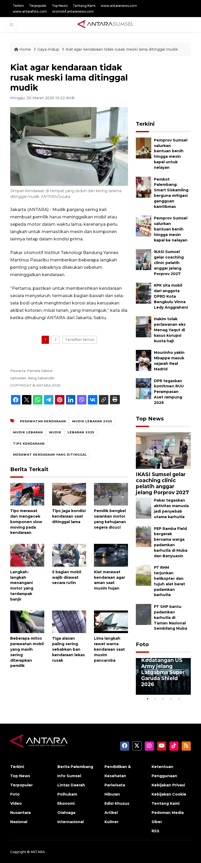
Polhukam (67, 794)
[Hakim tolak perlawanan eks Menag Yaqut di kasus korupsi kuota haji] (143, 326)
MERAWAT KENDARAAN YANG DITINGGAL (50, 454)
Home (25, 49)
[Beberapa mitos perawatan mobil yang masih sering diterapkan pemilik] (27, 621)
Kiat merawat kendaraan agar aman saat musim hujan (109, 580)
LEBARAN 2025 (81, 432)
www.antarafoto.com (30, 11)
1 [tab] (147, 698)
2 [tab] (155, 698)
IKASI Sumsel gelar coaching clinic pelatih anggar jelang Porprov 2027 (169, 262)
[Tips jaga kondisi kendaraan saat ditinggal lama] (69, 493)
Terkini (18, 6)
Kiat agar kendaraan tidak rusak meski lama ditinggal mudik (122, 49)
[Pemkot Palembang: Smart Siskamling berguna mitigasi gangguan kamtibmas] (143, 186)
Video (16, 803)
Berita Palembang (75, 766)
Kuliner (111, 821)
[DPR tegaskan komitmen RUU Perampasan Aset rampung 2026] (143, 388)
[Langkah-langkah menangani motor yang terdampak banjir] (27, 554)
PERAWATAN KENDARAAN (43, 421)
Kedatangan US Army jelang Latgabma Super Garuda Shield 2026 (163, 672)
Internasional (70, 821)
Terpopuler (38, 6)
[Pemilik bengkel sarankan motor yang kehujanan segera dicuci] (111, 493)
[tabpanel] (163, 676)
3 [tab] (163, 698)
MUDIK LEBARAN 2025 (92, 421)
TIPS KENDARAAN (29, 443)
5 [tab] (179, 698)
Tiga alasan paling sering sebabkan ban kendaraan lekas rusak (68, 649)
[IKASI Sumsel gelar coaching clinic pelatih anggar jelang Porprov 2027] (143, 259)
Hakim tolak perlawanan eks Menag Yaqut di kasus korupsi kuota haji (170, 330)
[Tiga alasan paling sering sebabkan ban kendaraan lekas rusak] (69, 621)
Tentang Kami (84, 6)
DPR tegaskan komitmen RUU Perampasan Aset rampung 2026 (169, 391)
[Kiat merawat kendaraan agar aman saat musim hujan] (111, 554)
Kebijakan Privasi (168, 785)
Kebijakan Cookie (169, 794)
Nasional (18, 821)
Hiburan (112, 794)
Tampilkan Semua (79, 339)
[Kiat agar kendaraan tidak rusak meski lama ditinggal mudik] (163, 450)
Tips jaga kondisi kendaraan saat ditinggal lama (69, 516)
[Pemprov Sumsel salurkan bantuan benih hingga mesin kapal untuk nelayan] (143, 147)
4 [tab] (171, 698)
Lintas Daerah (71, 785)
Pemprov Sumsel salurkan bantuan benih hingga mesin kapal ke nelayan (170, 229)
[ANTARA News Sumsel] (105, 24)
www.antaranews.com (119, 6)
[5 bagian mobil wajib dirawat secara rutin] (69, 554)
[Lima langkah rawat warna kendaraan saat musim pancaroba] (111, 621)
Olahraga (66, 812)
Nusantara (20, 812)
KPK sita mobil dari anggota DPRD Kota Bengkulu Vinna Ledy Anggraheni (171, 296)
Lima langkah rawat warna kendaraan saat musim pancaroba (109, 649)
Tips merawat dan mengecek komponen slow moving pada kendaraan (26, 521)
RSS (155, 831)
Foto (142, 644)
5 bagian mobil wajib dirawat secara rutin (66, 577)
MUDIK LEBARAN (28, 432)
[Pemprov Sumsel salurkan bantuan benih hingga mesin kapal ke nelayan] (143, 225)
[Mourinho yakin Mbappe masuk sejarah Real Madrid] (143, 360)
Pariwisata (114, 785)
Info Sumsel (69, 775)
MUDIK (55, 432)
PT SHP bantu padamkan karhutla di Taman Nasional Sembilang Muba (170, 617)
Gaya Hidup (48, 49)
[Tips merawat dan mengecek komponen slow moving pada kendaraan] (27, 493)
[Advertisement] (168, 88)
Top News (60, 6)
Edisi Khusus (116, 803)
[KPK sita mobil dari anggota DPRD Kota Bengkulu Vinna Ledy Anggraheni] (143, 293)
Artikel (111, 812)
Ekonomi (66, 803)
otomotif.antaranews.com (73, 11)
